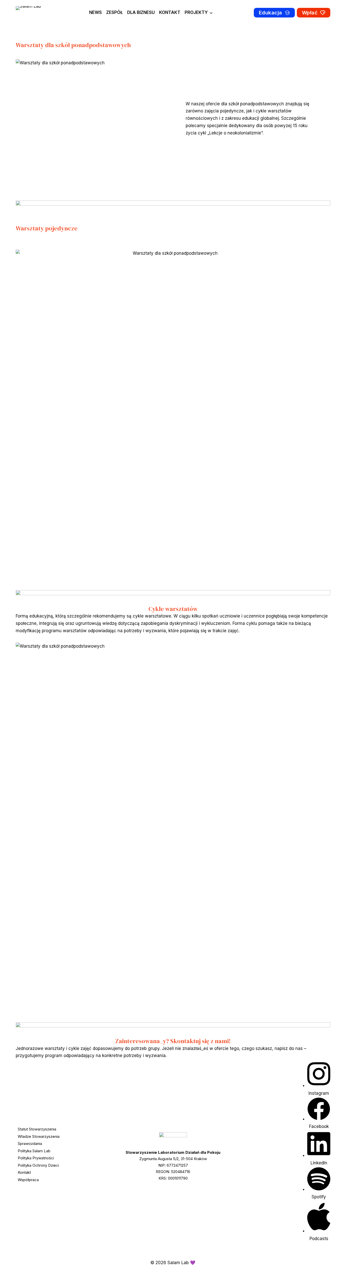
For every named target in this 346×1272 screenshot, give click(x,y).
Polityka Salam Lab (34, 1150)
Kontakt (169, 12)
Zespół (114, 12)
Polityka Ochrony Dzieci (38, 1165)
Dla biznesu (141, 12)
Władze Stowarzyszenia (39, 1136)
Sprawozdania (30, 1143)
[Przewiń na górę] (332, 1261)
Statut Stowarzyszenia (37, 1129)
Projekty (196, 12)
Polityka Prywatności (36, 1158)
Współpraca (28, 1179)
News (95, 12)
